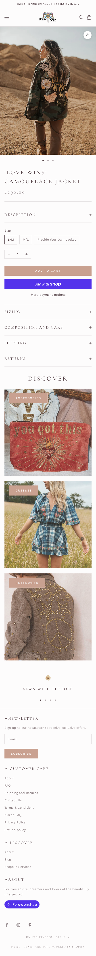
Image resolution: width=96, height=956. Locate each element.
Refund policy (15, 830)
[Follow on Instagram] (18, 925)
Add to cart (48, 270)
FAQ (7, 785)
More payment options (48, 294)
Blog (7, 859)
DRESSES (23, 490)
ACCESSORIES (28, 398)
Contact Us (13, 800)
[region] (48, 683)
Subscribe (21, 753)
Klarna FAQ (12, 815)
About (9, 778)
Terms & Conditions (19, 807)
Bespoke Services (17, 867)
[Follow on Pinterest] (30, 925)
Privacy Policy (14, 822)
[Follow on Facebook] (6, 925)
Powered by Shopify (68, 946)
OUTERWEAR (27, 583)
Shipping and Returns (21, 793)
